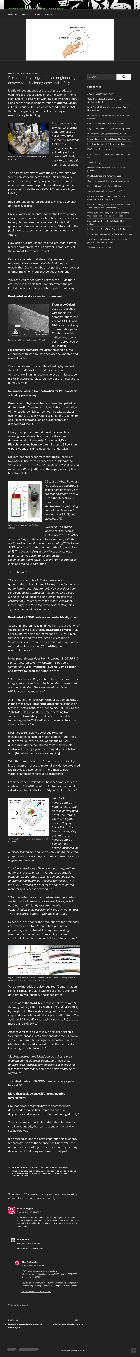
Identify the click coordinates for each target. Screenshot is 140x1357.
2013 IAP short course (45, 720)
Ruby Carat (32, 74)
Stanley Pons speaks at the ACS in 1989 (104, 191)
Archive (48, 14)
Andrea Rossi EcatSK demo (99, 247)
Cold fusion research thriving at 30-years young (108, 181)
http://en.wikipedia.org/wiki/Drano (36, 1291)
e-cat (46, 1171)
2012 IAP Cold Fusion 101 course (29, 712)
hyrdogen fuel (20, 1173)
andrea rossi (19, 1171)
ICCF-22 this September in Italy (100, 149)
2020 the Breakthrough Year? (100, 94)
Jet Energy (35, 1173)
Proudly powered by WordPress (74, 1350)
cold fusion (35, 1171)
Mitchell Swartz (52, 1173)
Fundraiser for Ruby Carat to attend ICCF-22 (106, 134)
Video (37, 14)
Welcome (12, 14)
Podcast (25, 14)
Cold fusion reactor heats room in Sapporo (105, 123)
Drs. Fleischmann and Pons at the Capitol (105, 176)
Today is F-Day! (93, 162)
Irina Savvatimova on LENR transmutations (106, 144)
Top (133, 1350)
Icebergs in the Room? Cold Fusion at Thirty (106, 229)
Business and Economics (26, 1167)
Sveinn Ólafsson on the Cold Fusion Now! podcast (108, 139)
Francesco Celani (67, 1171)
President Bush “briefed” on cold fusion (104, 186)
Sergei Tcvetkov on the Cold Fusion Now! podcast (108, 128)
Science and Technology (55, 1167)
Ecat (53, 1171)
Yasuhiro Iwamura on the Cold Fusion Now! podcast (109, 234)
